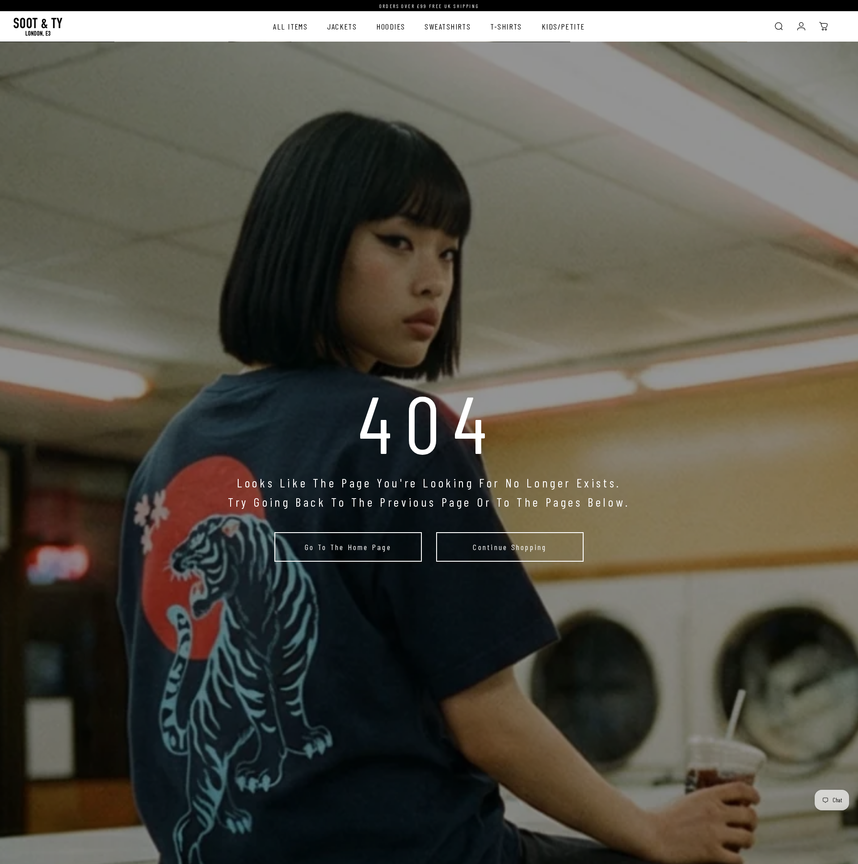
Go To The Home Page (348, 547)
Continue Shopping (510, 547)
